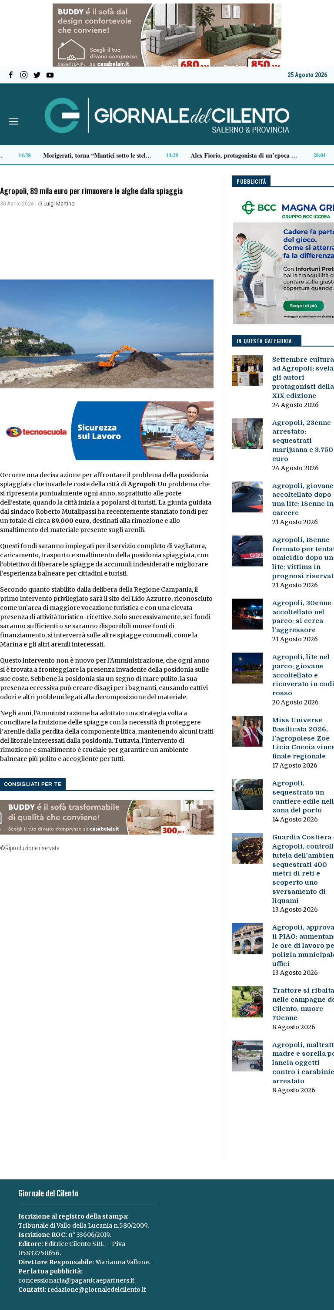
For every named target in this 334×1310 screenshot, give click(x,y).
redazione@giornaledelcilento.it (96, 1289)
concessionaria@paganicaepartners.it (76, 1280)
